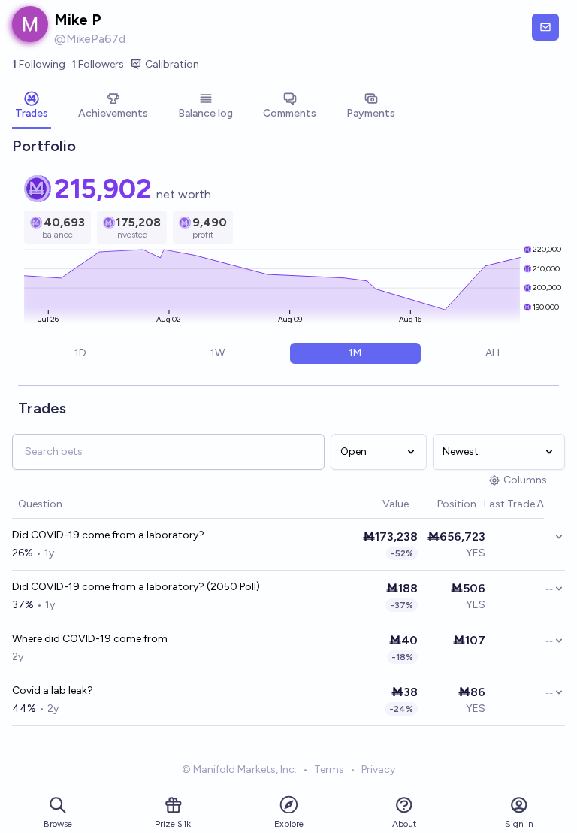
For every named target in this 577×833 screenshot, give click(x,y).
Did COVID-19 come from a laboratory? (108, 535)
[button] (375, 505)
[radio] (80, 353)
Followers (97, 64)
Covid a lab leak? (52, 690)
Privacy (378, 769)
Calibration (172, 64)
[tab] (31, 107)
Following (38, 64)
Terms (329, 769)
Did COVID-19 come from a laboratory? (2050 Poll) (136, 586)
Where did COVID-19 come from (90, 638)
